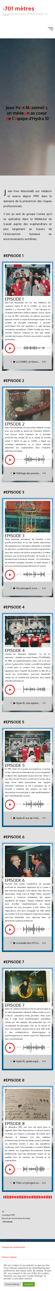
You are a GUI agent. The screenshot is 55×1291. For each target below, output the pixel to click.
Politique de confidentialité (13, 1247)
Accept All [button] (28, 1284)
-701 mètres (18, 8)
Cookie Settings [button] (12, 1284)
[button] (10, 348)
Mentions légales (9, 1257)
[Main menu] (50, 28)
